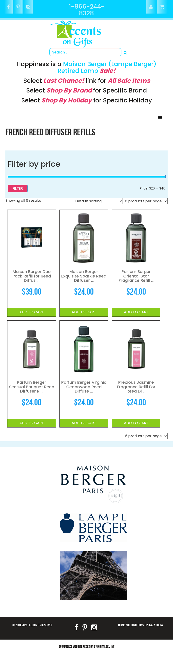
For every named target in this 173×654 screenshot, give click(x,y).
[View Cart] (162, 7)
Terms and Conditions (131, 625)
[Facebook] (8, 7)
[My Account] (151, 7)
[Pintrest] (18, 7)
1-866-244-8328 (86, 10)
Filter (17, 188)
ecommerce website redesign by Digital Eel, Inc (86, 646)
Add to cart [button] (31, 312)
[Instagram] (28, 7)
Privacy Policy (154, 625)
